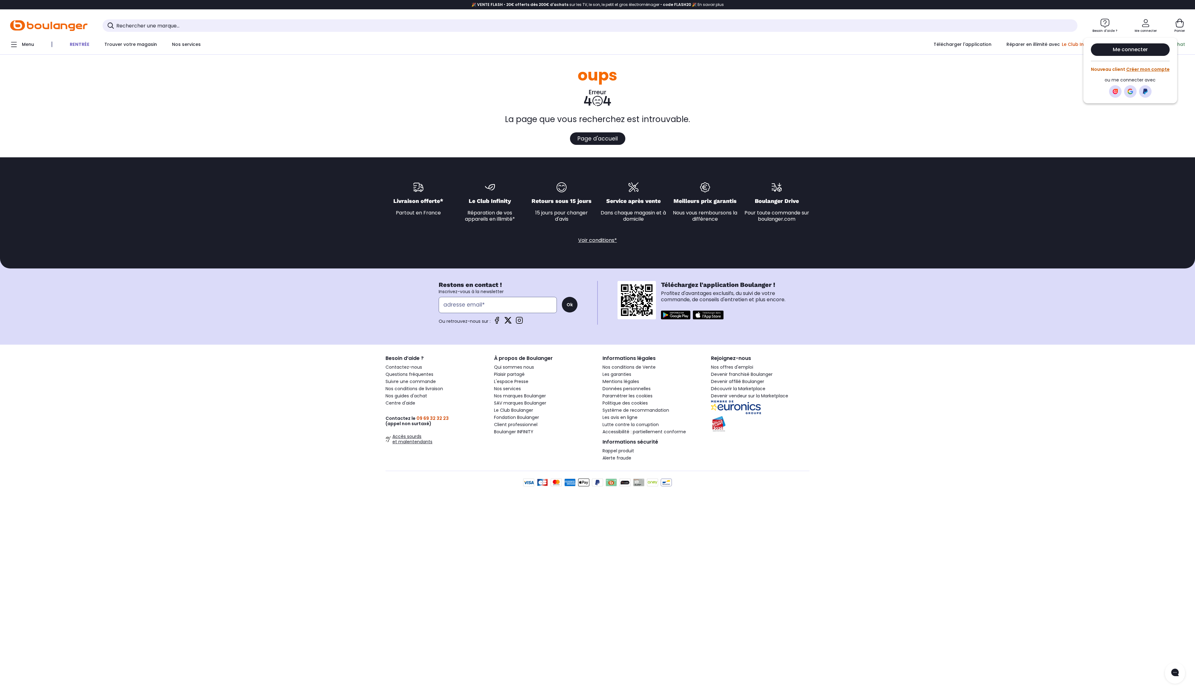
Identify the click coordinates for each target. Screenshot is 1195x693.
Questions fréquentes (409, 374)
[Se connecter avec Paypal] (1145, 91)
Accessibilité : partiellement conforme (644, 432)
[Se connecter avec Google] (1130, 91)
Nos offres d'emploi (732, 367)
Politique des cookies (625, 403)
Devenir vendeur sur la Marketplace (749, 396)
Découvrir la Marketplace (738, 389)
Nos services (507, 389)
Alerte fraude (617, 458)
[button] (291, 57)
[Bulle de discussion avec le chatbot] (1175, 673)
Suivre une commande (411, 381)
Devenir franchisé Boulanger (742, 374)
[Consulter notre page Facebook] (497, 322)
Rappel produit (618, 451)
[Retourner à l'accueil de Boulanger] (49, 25)
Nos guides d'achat (406, 396)
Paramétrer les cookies (628, 396)
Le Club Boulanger (513, 410)
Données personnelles (627, 389)
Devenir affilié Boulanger (737, 381)
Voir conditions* (597, 240)
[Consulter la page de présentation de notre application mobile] (675, 315)
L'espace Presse (511, 381)
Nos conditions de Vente (629, 367)
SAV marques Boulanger (520, 403)
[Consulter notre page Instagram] (519, 322)
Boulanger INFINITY (513, 432)
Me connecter (1130, 49)
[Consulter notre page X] (508, 322)
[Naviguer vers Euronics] (760, 407)
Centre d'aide (400, 403)
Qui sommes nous (514, 367)
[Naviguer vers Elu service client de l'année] (760, 424)
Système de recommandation (636, 410)
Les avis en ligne (620, 417)
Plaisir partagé (509, 374)
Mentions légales (621, 381)
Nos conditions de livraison (414, 389)
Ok (570, 305)
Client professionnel (515, 424)
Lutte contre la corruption (631, 424)
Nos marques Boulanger (520, 396)
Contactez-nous (404, 367)
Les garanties (617, 374)
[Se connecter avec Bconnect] (1115, 91)
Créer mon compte (1148, 69)
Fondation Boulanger (516, 417)
